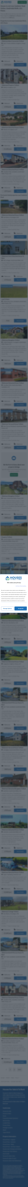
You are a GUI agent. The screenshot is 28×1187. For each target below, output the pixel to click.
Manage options (7, 608)
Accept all (20, 608)
